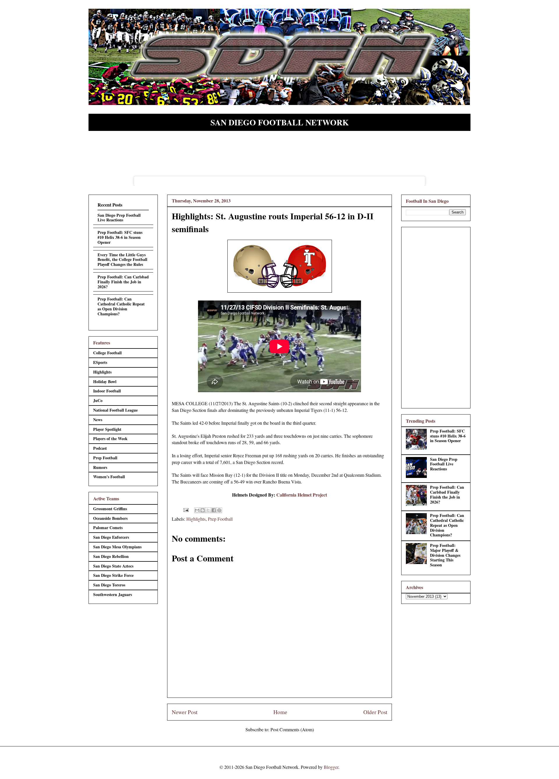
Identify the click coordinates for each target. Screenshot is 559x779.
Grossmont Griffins (110, 509)
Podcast (100, 448)
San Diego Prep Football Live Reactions (119, 217)
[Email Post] (185, 509)
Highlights (196, 519)
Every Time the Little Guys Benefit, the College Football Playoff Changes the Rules (122, 260)
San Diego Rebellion (111, 556)
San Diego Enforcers (111, 537)
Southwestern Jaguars (112, 594)
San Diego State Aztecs (113, 566)
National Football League (115, 410)
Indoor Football (107, 391)
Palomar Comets (108, 527)
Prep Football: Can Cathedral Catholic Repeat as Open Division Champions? (121, 306)
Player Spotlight (107, 429)
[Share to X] (208, 510)
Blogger (331, 767)
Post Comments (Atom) (292, 729)
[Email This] (197, 510)
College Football (107, 353)
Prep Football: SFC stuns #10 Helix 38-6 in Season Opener (120, 237)
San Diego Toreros (109, 585)
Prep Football (220, 519)
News (97, 420)
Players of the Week (110, 438)
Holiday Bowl (104, 381)
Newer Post (184, 712)
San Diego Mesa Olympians (117, 547)
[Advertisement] (436, 316)
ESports (100, 362)
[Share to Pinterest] (219, 510)
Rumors (100, 467)
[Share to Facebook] (214, 510)
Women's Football (109, 477)
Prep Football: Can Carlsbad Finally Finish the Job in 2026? (123, 282)
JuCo (97, 400)
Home (280, 712)
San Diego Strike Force (113, 575)
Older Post (375, 712)
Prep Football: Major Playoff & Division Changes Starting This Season (445, 555)
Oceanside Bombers (110, 518)
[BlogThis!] (203, 510)
